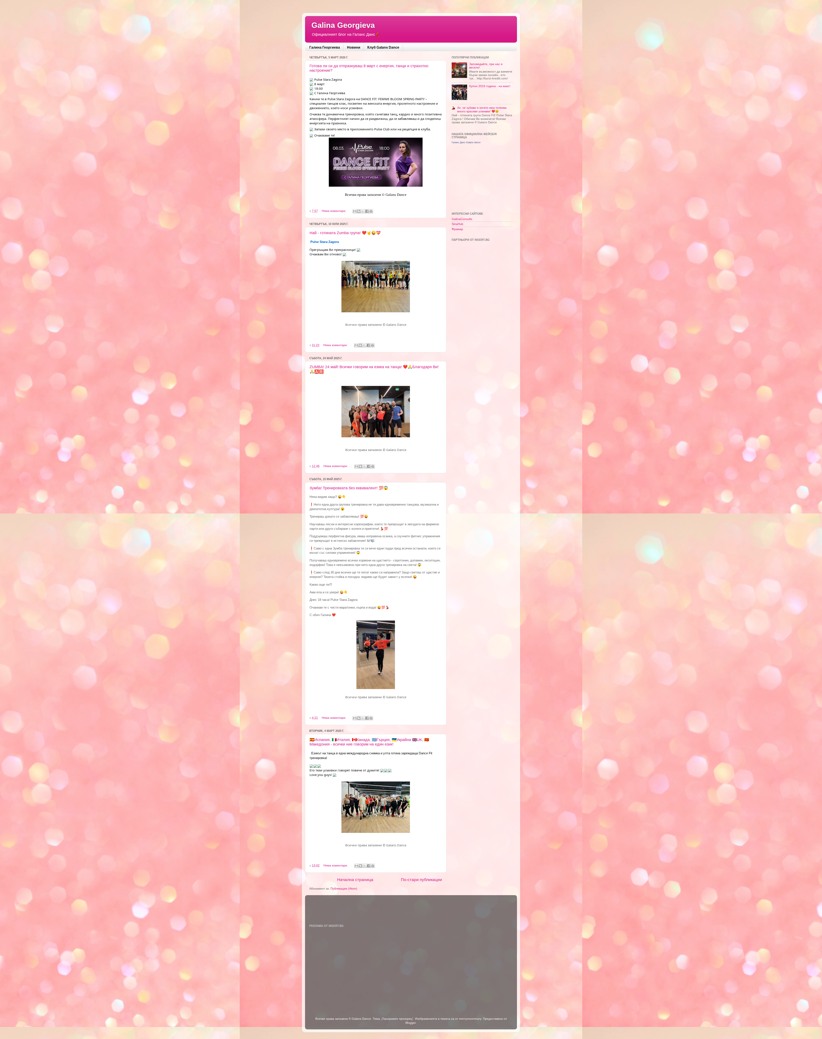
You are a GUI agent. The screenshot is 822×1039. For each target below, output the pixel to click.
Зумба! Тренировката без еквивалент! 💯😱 (349, 488)
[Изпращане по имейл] (355, 211)
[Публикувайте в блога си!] (359, 211)
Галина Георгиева (324, 47)
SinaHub (457, 224)
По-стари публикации (421, 879)
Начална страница (355, 879)
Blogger (410, 1022)
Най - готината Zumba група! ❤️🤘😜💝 (345, 233)
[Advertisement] (484, 177)
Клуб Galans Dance (383, 47)
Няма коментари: (334, 211)
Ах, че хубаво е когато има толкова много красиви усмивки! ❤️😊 (481, 109)
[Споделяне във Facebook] (367, 211)
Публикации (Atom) (344, 888)
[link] (324, 242)
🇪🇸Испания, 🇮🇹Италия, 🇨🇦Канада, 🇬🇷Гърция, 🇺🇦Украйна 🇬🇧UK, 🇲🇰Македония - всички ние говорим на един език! (369, 742)
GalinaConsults (462, 219)
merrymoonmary (470, 1018)
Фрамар (457, 229)
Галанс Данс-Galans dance (466, 142)
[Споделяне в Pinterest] (371, 211)
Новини (353, 47)
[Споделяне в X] (363, 211)
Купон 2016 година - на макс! (489, 86)
